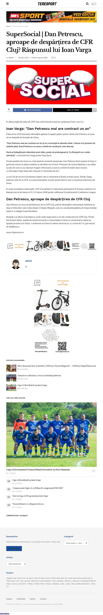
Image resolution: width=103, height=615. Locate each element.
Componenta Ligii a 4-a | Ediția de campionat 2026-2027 (38, 488)
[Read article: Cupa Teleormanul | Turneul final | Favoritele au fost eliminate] (51, 434)
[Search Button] (87, 4)
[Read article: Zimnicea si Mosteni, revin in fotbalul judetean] (11, 377)
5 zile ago (23, 379)
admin (11, 58)
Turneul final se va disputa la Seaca (28, 504)
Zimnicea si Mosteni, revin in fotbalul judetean (39, 375)
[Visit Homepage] (47, 3)
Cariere (32, 599)
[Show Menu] (7, 4)
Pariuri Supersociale (20, 26)
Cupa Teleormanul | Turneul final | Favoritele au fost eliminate (38, 469)
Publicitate (21, 599)
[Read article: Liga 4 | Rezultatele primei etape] (11, 387)
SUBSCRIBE (14, 548)
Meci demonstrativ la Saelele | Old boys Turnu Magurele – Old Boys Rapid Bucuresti (57, 366)
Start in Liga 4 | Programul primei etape (30, 496)
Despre (9, 599)
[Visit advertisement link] (51, 18)
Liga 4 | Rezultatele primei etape (32, 385)
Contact (43, 599)
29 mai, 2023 (23, 58)
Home (8, 26)
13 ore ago (23, 388)
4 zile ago (23, 369)
